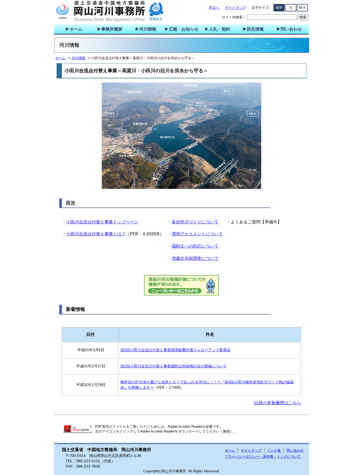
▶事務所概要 (110, 29)
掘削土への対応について (195, 246)
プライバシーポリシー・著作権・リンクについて (263, 457)
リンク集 (274, 450)
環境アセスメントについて (197, 234)
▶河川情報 (145, 29)
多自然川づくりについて (195, 222)
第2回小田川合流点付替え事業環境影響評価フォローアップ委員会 (175, 350)
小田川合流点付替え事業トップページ (102, 222)
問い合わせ (295, 450)
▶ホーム (73, 29)
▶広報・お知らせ (181, 29)
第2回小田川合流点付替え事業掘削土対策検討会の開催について (173, 366)
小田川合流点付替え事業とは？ (96, 234)
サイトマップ (235, 8)
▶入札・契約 (217, 29)
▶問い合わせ (289, 29)
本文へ (214, 8)
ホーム (60, 58)
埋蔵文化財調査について (195, 258)
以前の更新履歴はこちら (277, 403)
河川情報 (78, 58)
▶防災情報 (253, 29)
